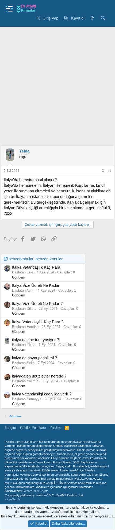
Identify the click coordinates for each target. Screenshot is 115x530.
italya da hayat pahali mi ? (34, 358)
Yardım (55, 428)
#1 (109, 171)
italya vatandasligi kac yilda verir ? (41, 394)
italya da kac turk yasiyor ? (35, 339)
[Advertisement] (57, 82)
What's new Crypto (36, 491)
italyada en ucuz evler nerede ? (39, 376)
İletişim (10, 428)
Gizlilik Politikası (33, 428)
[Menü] (9, 7)
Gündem (18, 277)
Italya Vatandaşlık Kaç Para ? (37, 321)
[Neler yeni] (92, 18)
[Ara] (103, 18)
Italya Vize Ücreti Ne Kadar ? (37, 303)
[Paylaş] (102, 171)
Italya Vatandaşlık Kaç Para (36, 267)
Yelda (24, 151)
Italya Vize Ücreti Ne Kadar (35, 285)
